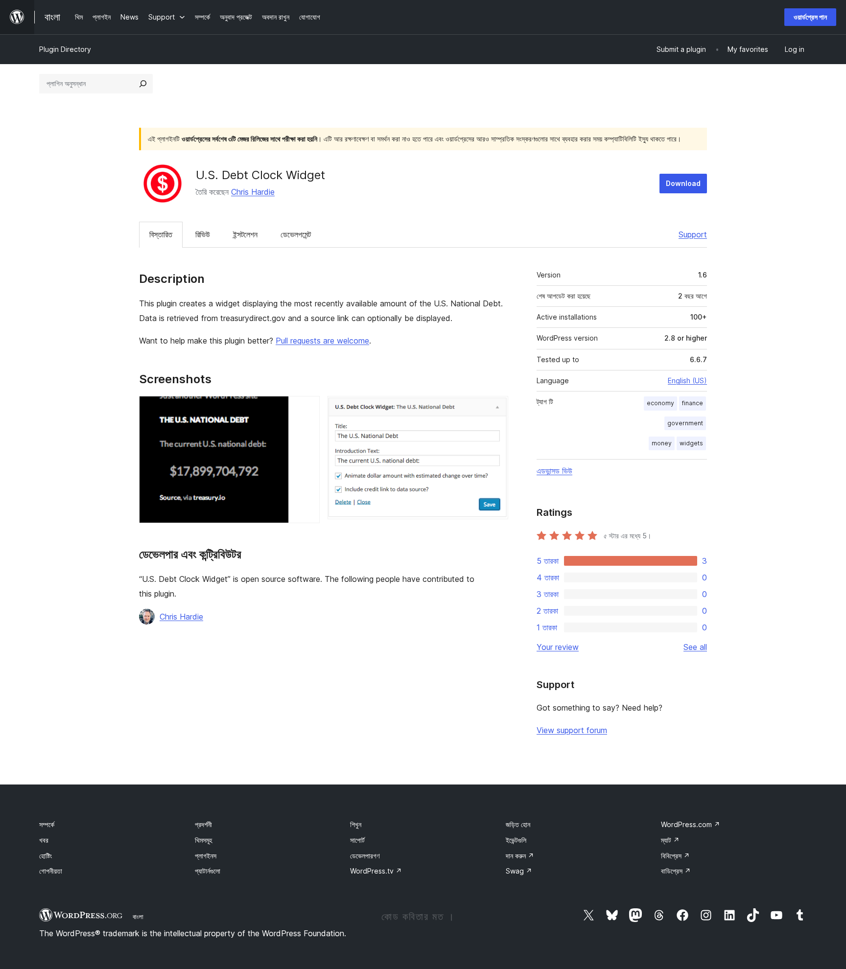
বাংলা (138, 917)
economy (660, 403)
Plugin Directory (65, 49)
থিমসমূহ (203, 840)
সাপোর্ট (357, 840)
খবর (43, 840)
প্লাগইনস (205, 856)
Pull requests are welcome (322, 341)
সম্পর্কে (46, 824)
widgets (691, 443)
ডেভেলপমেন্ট (296, 234)
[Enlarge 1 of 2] (306, 409)
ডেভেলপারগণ (364, 856)
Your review (558, 647)
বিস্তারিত (160, 234)
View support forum (572, 730)
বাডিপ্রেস (676, 871)
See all (695, 647)
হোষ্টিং (45, 856)
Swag (519, 871)
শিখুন (355, 824)
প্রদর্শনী (203, 824)
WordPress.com (690, 824)
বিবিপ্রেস (675, 856)
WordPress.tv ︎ (376, 871)
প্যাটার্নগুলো (207, 871)
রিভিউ (202, 234)
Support (693, 234)
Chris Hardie (253, 192)
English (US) (687, 380)
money (662, 443)
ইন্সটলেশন (245, 234)
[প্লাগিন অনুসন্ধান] (143, 83)
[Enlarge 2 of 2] (495, 409)
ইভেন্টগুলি (516, 840)
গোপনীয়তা (50, 871)
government (685, 423)
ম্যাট (670, 840)
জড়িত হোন (518, 824)
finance (692, 403)
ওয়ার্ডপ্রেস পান (810, 17)
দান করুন (520, 856)
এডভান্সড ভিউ (554, 471)
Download (683, 183)
